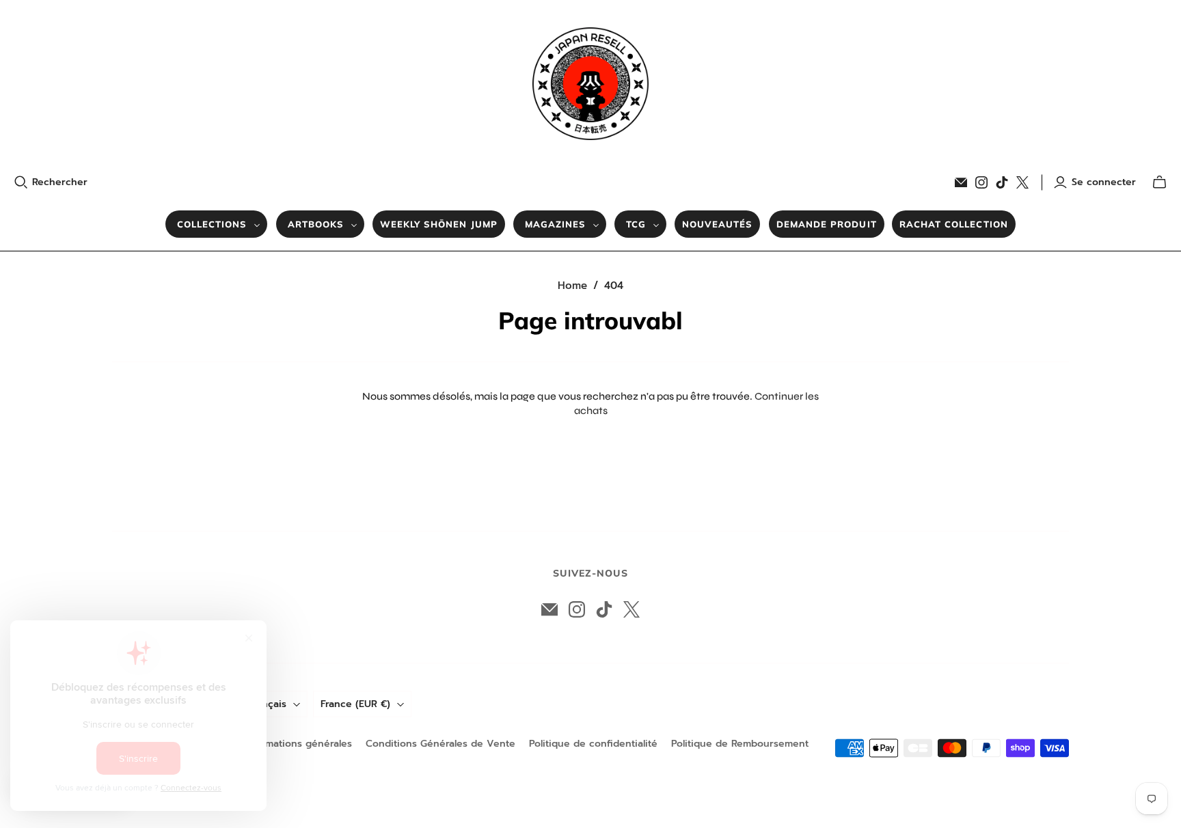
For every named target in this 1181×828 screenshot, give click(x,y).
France (355, 704)
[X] (1022, 182)
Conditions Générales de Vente (440, 743)
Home (572, 285)
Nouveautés (717, 224)
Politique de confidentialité (593, 743)
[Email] (961, 182)
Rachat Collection (953, 224)
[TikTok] (1002, 182)
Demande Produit (826, 224)
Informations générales (297, 743)
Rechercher (59, 182)
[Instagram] (981, 182)
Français (267, 704)
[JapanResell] (590, 83)
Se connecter (1104, 182)
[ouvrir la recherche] (21, 182)
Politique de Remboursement (740, 743)
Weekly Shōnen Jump (439, 224)
